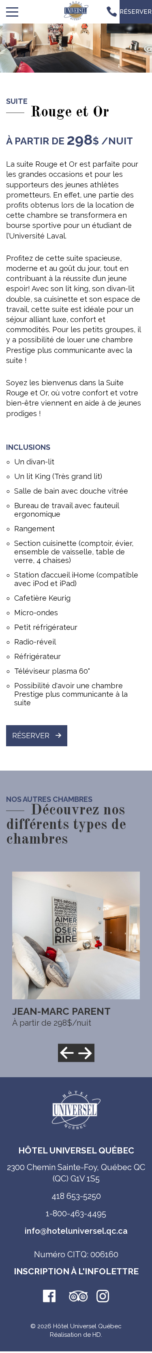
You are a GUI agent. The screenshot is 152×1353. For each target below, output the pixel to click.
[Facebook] (49, 1297)
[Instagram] (103, 1297)
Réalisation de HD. (76, 1334)
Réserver (30, 735)
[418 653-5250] (111, 11)
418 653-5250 (76, 1196)
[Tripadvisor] (76, 1297)
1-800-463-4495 (76, 1213)
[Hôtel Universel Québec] (76, 12)
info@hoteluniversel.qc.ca (76, 1231)
